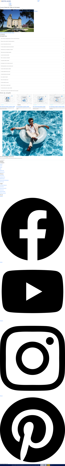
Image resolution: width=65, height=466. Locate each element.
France (10, 4)
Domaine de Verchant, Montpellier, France (30, 11)
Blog (38, 1)
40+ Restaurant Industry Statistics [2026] (7, 106)
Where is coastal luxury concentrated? (5, 57)
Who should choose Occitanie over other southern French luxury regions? (9, 90)
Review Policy (2, 181)
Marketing (19, 104)
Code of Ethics (2, 175)
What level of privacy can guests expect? (5, 85)
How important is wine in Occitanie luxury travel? (7, 63)
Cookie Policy (2, 186)
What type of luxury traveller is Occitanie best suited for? (7, 41)
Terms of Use (2, 189)
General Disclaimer (2, 191)
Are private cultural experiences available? (6, 68)
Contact (1, 165)
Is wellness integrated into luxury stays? (5, 71)
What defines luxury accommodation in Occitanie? (7, 49)
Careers (1, 167)
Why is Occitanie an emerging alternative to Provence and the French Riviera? (10, 38)
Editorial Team (2, 170)
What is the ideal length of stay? (4, 79)
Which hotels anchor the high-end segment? (6, 52)
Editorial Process (2, 178)
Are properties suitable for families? (5, 60)
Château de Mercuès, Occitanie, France (7, 32)
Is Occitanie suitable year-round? (5, 82)
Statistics (2, 104)
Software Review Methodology (4, 180)
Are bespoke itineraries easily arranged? (5, 74)
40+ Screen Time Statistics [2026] (39, 106)
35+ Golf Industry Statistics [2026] (22, 106)
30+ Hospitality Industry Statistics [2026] (56, 106)
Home (39, 0)
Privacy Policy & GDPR (3, 188)
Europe (10, 3)
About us (1, 164)
